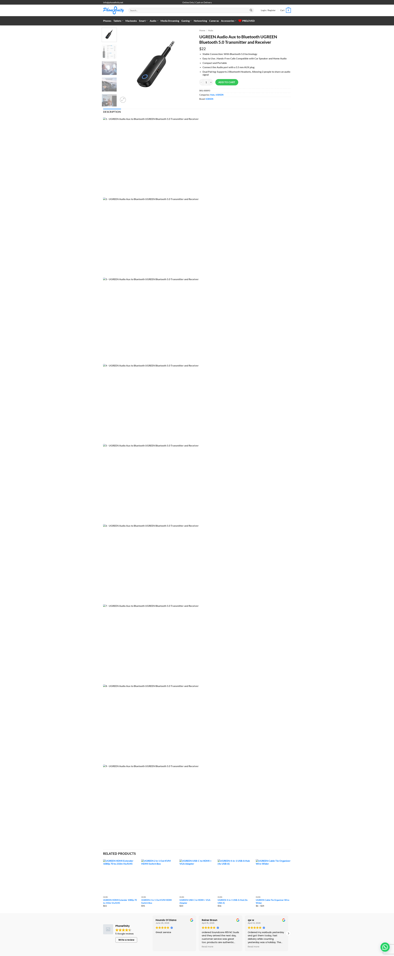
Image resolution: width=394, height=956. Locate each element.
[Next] (189, 65)
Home (202, 30)
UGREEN (219, 95)
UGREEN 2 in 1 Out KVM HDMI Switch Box (156, 901)
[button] (268, 10)
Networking (200, 20)
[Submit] (251, 10)
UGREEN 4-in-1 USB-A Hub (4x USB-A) (233, 901)
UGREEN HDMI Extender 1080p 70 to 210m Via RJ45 (120, 901)
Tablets (117, 20)
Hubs (210, 30)
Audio (153, 20)
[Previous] (124, 65)
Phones (107, 20)
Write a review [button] (126, 939)
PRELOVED (248, 20)
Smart (142, 20)
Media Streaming (170, 20)
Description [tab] (112, 111)
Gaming (185, 20)
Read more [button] (207, 946)
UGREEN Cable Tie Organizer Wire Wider (272, 901)
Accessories (227, 20)
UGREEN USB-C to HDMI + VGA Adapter (194, 901)
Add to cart (226, 82)
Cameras (214, 20)
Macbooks (131, 20)
